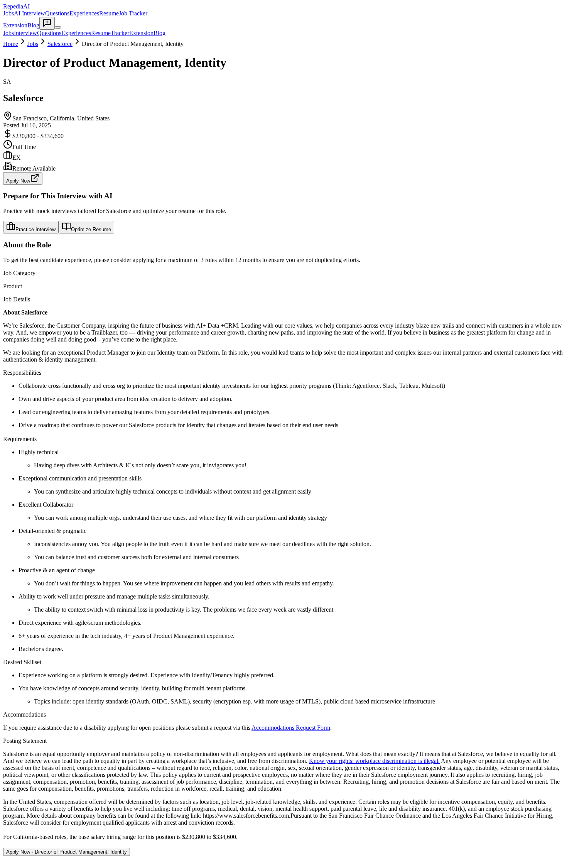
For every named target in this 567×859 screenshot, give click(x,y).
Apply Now (18, 181)
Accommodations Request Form (290, 727)
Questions (57, 13)
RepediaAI (16, 6)
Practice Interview (35, 229)
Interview (25, 33)
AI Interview (29, 13)
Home (10, 44)
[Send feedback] (47, 23)
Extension (15, 25)
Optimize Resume (91, 229)
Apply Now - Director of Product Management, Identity (66, 852)
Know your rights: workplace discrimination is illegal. (374, 761)
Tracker (120, 33)
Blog (33, 25)
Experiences (84, 13)
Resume (109, 13)
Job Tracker (133, 13)
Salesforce (60, 44)
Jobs (8, 13)
